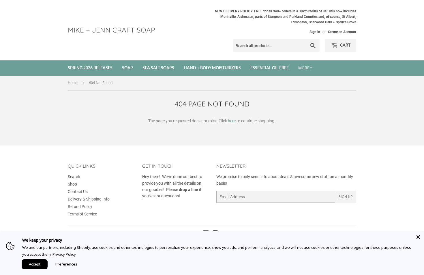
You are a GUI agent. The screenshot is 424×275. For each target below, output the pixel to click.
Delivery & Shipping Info (89, 199)
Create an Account (342, 32)
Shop (72, 184)
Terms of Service (82, 214)
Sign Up (345, 197)
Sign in (314, 32)
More (303, 68)
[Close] (418, 237)
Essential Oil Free (269, 67)
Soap (127, 67)
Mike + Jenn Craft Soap (111, 30)
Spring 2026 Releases (90, 67)
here (232, 121)
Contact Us (78, 191)
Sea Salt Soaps (158, 67)
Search (74, 176)
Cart (344, 45)
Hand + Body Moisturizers (212, 67)
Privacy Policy (64, 254)
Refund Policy (80, 206)
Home (73, 83)
